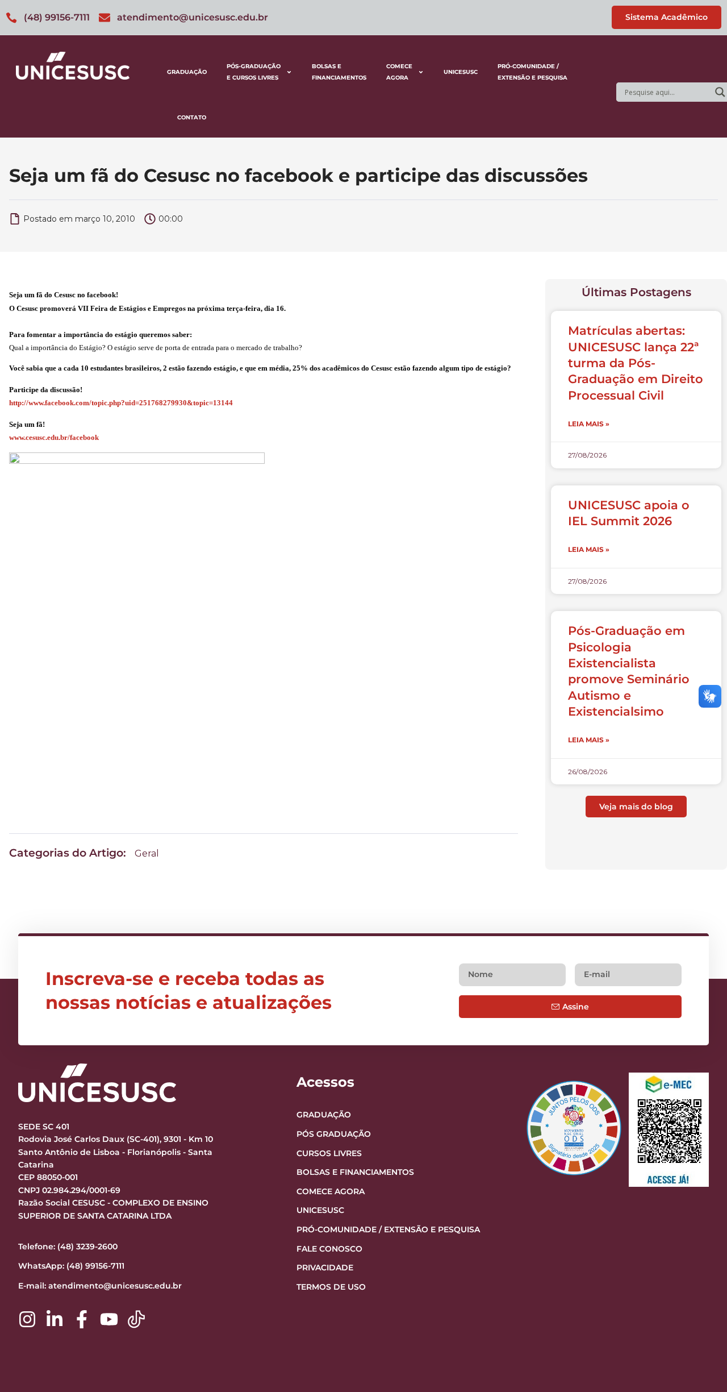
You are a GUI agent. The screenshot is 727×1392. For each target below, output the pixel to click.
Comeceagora (399, 72)
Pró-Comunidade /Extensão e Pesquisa (532, 72)
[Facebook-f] (82, 1319)
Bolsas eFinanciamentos (339, 72)
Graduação (187, 72)
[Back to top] (696, 1313)
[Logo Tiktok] (136, 1319)
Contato (191, 117)
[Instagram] (27, 1319)
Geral (147, 853)
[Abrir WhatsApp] (699, 1363)
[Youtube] (109, 1319)
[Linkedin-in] (54, 1319)
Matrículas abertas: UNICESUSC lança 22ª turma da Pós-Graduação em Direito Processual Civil (635, 362)
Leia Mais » (588, 423)
